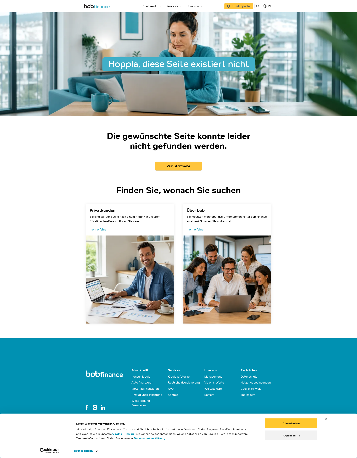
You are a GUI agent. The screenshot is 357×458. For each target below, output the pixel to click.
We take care (213, 388)
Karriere (209, 394)
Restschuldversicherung (184, 382)
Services (172, 6)
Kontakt (173, 394)
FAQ (170, 388)
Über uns (192, 6)
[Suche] (257, 6)
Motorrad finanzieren (145, 388)
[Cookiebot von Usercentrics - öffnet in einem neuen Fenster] (49, 451)
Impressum (248, 394)
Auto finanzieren (142, 382)
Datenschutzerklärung (149, 438)
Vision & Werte (214, 382)
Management (213, 376)
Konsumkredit (140, 376)
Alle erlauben (291, 423)
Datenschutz (249, 376)
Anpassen (289, 435)
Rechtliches (249, 370)
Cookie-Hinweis (123, 433)
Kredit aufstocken (179, 376)
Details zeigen (83, 450)
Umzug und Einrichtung (146, 394)
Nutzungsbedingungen (256, 382)
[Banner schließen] (326, 419)
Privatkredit (150, 6)
